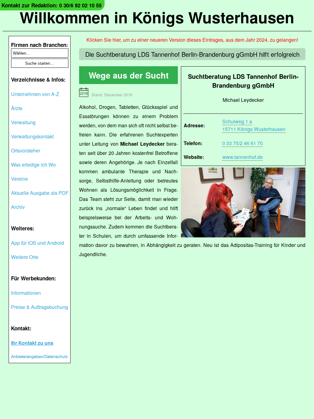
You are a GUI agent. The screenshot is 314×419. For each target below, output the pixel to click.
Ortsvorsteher (25, 150)
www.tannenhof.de (242, 156)
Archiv (18, 206)
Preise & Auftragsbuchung (39, 306)
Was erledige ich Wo (33, 164)
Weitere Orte (24, 256)
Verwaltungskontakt (32, 136)
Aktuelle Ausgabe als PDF (40, 192)
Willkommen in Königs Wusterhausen (157, 17)
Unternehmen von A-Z (35, 94)
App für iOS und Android (37, 242)
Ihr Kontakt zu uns (32, 342)
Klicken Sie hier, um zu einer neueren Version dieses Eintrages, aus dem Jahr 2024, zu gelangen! (192, 39)
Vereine (19, 178)
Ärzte (16, 108)
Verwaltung (23, 122)
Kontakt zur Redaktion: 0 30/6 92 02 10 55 (51, 5)
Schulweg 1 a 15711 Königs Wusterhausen (253, 125)
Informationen (26, 292)
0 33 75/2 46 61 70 (242, 143)
